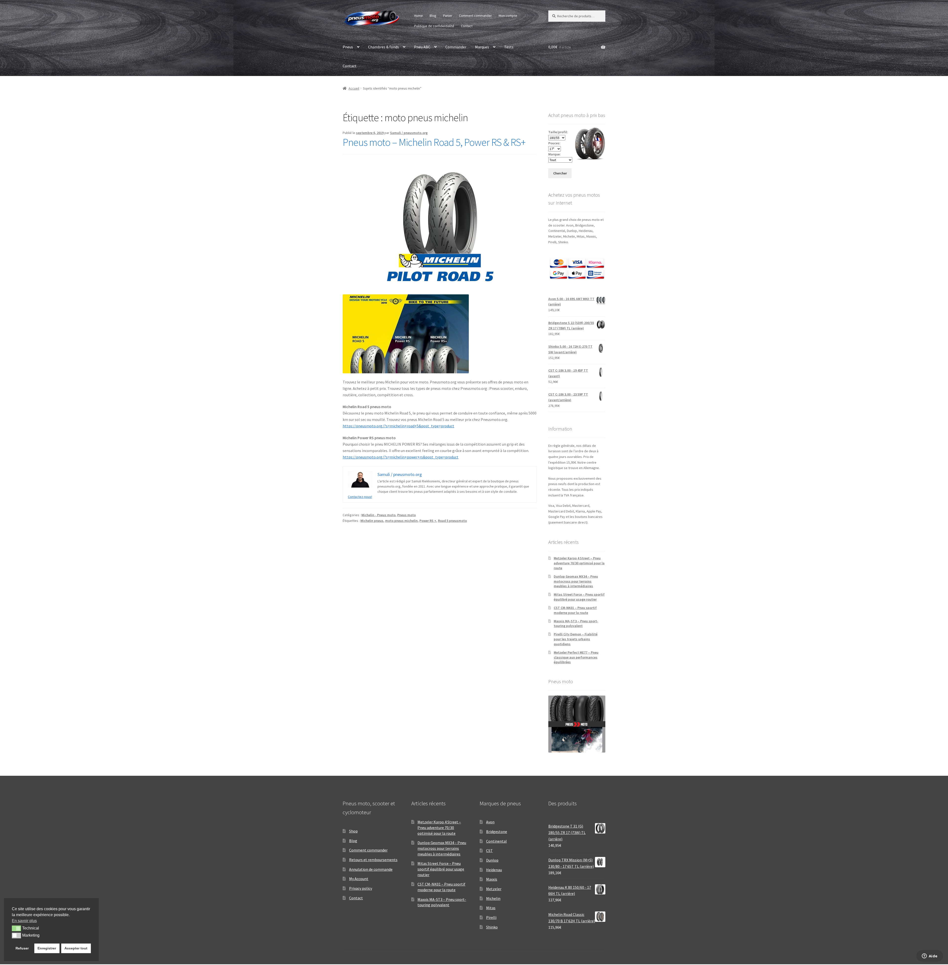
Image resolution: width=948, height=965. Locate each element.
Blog (433, 15)
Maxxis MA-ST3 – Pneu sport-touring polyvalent (576, 623)
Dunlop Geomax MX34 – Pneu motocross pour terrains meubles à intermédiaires (576, 581)
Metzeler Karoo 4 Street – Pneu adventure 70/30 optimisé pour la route (579, 563)
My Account (358, 878)
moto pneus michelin (401, 520)
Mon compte (508, 15)
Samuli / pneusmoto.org (409, 133)
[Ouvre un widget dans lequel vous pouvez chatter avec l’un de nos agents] (929, 956)
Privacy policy (360, 888)
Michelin (493, 898)
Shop (353, 831)
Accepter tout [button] (75, 948)
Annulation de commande (371, 869)
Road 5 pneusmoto (452, 520)
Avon (490, 821)
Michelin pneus (371, 520)
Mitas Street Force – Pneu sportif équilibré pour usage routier (579, 597)
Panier (447, 15)
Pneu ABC (422, 46)
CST (489, 850)
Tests (509, 46)
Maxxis (491, 879)
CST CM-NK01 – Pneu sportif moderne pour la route (575, 610)
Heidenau (494, 869)
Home (418, 15)
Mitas (490, 907)
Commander (455, 46)
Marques (482, 46)
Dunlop (492, 860)
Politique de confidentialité (434, 26)
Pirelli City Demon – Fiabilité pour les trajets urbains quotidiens (575, 639)
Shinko (492, 927)
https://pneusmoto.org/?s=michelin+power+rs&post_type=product (400, 456)
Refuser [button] (22, 948)
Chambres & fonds (383, 46)
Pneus (348, 46)
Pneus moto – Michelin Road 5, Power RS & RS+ (434, 142)
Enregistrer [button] (47, 948)
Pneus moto (406, 515)
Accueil (354, 88)
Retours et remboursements (373, 859)
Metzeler (493, 888)
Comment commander (475, 15)
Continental (496, 841)
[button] (16, 928)
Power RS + (427, 520)
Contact (467, 26)
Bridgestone (496, 831)
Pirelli (491, 917)
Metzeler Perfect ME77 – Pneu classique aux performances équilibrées (576, 657)
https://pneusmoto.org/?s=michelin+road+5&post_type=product (398, 425)
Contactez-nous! (360, 496)
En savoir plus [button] (24, 921)
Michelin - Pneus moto (378, 515)
